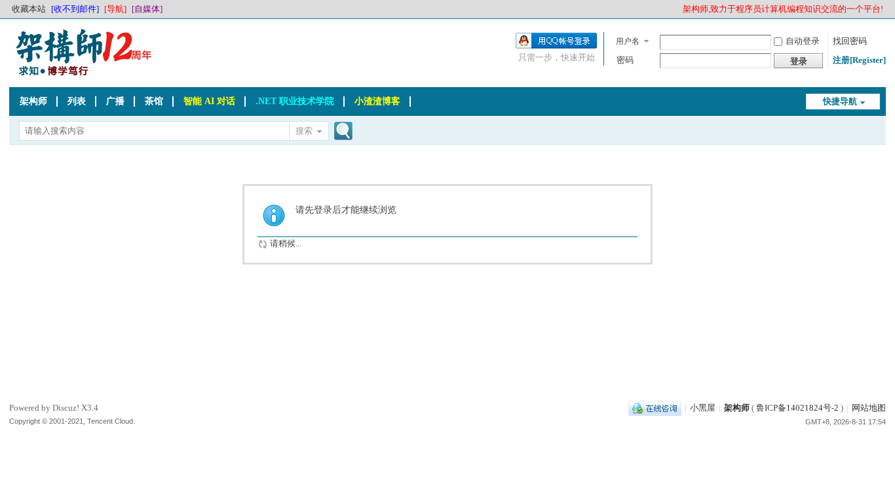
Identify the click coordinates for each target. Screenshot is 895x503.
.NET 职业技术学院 (295, 101)
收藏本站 (29, 9)
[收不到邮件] (75, 9)
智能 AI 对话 (209, 101)
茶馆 (154, 101)
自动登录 (803, 41)
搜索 (304, 131)
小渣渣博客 (377, 101)
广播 (115, 101)
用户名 (627, 41)
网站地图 (869, 408)
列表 (76, 101)
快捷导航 (840, 101)
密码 (625, 60)
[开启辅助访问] (677, 9)
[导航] (115, 9)
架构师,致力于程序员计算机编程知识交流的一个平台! (783, 9)
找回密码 (850, 41)
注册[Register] (859, 60)
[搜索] (341, 132)
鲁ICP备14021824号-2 (797, 408)
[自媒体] (147, 9)
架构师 (33, 101)
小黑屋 (702, 408)
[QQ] (654, 408)
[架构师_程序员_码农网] (81, 75)
